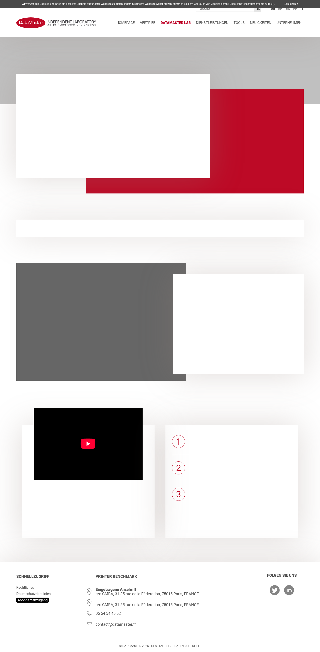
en (280, 9)
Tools (239, 23)
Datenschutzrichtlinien (33, 594)
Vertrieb (147, 23)
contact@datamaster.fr (116, 624)
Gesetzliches (161, 646)
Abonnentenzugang (33, 600)
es (288, 9)
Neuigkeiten (260, 23)
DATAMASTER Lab (176, 23)
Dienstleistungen (212, 23)
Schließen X (291, 3)
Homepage (125, 23)
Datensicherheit (187, 646)
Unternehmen (288, 23)
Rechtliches (25, 587)
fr (295, 9)
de (273, 9)
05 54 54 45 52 (108, 613)
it (302, 9)
